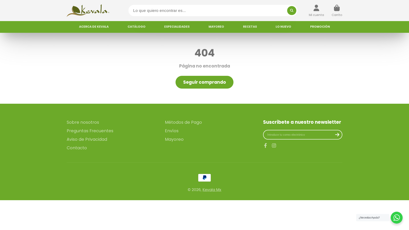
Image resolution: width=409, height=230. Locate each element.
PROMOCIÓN (320, 26)
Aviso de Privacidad (87, 139)
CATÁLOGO (136, 26)
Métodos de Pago (183, 122)
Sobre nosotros (83, 122)
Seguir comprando (204, 82)
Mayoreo (174, 139)
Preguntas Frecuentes (90, 131)
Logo (88, 10)
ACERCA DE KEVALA (94, 26)
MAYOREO (216, 26)
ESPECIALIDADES (177, 26)
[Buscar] (291, 10)
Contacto (77, 148)
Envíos (172, 131)
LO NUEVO (283, 26)
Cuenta (316, 10)
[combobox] (213, 10)
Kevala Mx (212, 189)
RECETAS (250, 26)
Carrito (337, 10)
